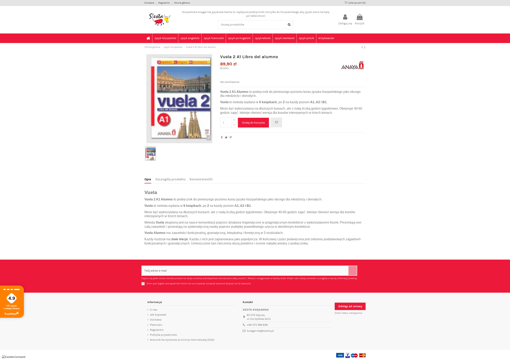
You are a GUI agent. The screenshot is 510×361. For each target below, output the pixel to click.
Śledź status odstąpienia (348, 313)
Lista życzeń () (357, 2)
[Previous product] (362, 47)
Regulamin (164, 2)
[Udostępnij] (222, 137)
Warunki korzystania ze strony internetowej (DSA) (182, 339)
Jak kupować (158, 314)
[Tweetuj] (226, 137)
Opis (147, 179)
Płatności (156, 325)
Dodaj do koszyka (253, 122)
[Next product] (365, 47)
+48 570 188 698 (257, 325)
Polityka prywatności (163, 334)
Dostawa (149, 2)
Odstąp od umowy (350, 306)
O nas (153, 309)
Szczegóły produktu (170, 179)
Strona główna (182, 2)
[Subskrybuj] (352, 271)
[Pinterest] (231, 137)
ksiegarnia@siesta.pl (260, 331)
